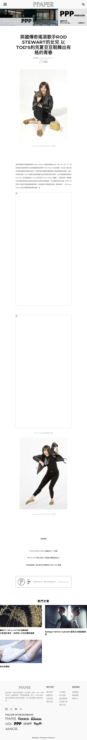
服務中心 (75, 698)
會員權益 (75, 692)
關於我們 (49, 692)
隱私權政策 (63, 698)
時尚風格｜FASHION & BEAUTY (43, 58)
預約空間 (49, 702)
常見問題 (49, 698)
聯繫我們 (49, 695)
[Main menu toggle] (5, 4)
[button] (83, 5)
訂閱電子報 (63, 702)
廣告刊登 (62, 705)
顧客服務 (75, 695)
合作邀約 (62, 692)
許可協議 (62, 695)
